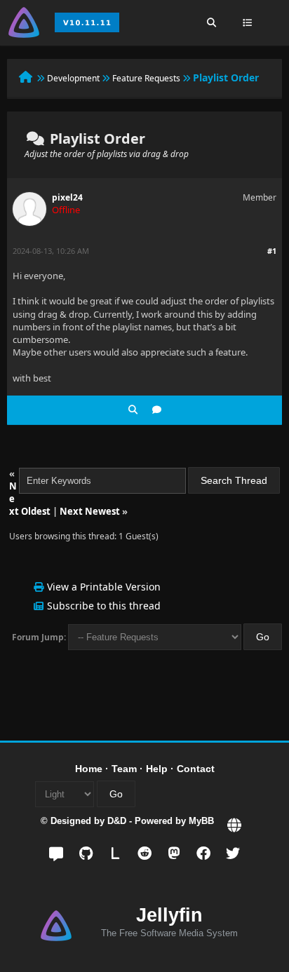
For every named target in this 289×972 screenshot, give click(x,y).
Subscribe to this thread (104, 605)
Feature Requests (146, 78)
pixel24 (67, 197)
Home (88, 768)
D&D (116, 821)
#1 (271, 250)
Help (157, 768)
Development (73, 78)
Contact (196, 768)
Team (124, 768)
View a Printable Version (104, 586)
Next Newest (90, 511)
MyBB (201, 821)
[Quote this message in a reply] (156, 409)
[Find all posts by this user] (132, 409)
